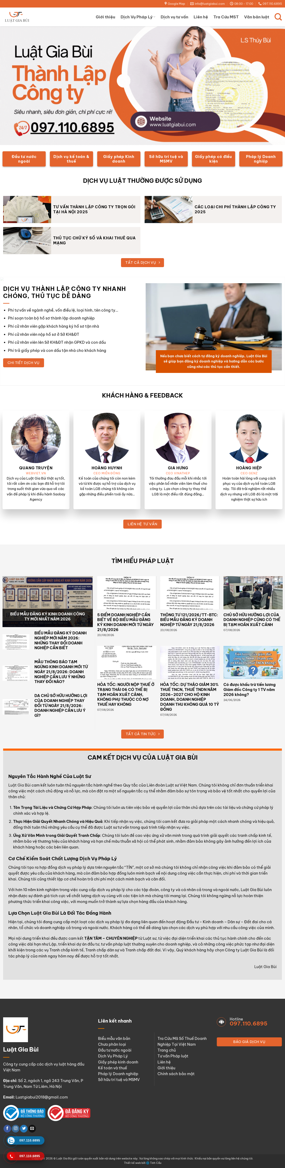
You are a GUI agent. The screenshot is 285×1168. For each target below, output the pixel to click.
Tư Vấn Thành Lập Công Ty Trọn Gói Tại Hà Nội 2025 (94, 209)
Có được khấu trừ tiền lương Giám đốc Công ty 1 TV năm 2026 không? (249, 689)
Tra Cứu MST (226, 16)
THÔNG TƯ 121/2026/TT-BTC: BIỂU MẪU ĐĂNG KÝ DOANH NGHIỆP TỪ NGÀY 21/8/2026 (189, 619)
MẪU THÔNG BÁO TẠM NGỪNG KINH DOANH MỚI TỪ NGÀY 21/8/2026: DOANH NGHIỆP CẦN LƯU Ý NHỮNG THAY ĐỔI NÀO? (61, 671)
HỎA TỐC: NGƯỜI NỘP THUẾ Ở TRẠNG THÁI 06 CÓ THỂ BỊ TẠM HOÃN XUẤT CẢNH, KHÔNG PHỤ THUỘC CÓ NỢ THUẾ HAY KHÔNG (125, 694)
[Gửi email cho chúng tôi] (32, 1129)
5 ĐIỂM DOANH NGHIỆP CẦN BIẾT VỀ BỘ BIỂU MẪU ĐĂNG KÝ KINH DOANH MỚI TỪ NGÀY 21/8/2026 (125, 622)
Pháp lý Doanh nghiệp (118, 1073)
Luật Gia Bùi (19, 785)
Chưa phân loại (112, 1044)
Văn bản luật (256, 16)
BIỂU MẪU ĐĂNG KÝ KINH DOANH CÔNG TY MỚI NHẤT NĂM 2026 (47, 616)
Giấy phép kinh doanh (118, 1062)
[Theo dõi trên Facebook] (7, 1129)
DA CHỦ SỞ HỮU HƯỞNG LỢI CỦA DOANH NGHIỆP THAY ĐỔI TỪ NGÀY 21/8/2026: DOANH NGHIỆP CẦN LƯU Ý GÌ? (60, 705)
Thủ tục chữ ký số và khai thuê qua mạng (94, 240)
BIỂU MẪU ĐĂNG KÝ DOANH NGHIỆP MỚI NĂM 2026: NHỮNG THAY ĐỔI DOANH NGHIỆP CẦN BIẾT (60, 640)
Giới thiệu (105, 16)
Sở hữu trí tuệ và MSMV (119, 1079)
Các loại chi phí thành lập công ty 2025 (235, 209)
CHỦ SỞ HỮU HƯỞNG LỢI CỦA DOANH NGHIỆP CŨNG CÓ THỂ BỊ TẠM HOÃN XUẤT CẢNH (251, 619)
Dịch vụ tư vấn (174, 16)
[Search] (278, 16)
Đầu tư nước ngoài (114, 1050)
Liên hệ (201, 16)
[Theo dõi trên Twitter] (24, 1129)
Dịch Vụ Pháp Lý (137, 16)
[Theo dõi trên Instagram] (15, 1129)
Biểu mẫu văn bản (114, 1038)
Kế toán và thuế (112, 1068)
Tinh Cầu (155, 1162)
